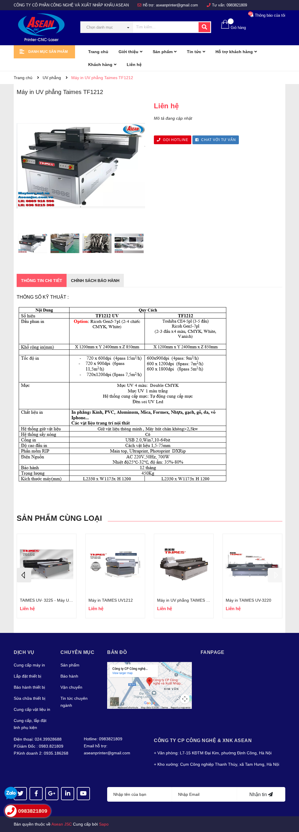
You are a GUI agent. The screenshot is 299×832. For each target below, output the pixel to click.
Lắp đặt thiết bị (27, 676)
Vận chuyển (71, 687)
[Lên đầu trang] (288, 804)
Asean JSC (61, 824)
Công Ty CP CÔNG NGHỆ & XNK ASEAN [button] (203, 740)
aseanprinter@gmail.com (177, 5)
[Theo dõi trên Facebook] (36, 793)
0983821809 (237, 5)
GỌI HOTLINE (175, 140)
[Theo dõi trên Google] (51, 793)
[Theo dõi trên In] (67, 793)
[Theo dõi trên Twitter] (20, 793)
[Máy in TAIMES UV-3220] (252, 564)
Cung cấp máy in (29, 665)
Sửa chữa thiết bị (29, 698)
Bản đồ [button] (117, 652)
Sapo (104, 824)
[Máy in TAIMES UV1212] (115, 564)
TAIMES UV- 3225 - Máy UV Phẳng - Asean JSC (64, 600)
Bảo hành (69, 676)
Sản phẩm (69, 665)
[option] (33, 244)
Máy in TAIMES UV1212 (110, 600)
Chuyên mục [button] (77, 652)
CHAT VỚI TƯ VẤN (218, 140)
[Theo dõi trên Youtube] (83, 793)
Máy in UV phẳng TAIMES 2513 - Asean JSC (198, 600)
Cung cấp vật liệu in (32, 709)
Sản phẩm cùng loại (59, 518)
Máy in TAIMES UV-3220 (248, 600)
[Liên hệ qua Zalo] (11, 793)
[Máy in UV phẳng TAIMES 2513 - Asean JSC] (184, 564)
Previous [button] (24, 575)
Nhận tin (258, 794)
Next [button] (275, 575)
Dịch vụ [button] (24, 652)
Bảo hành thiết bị (29, 687)
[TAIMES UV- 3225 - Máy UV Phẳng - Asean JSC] (46, 564)
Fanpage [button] (213, 652)
